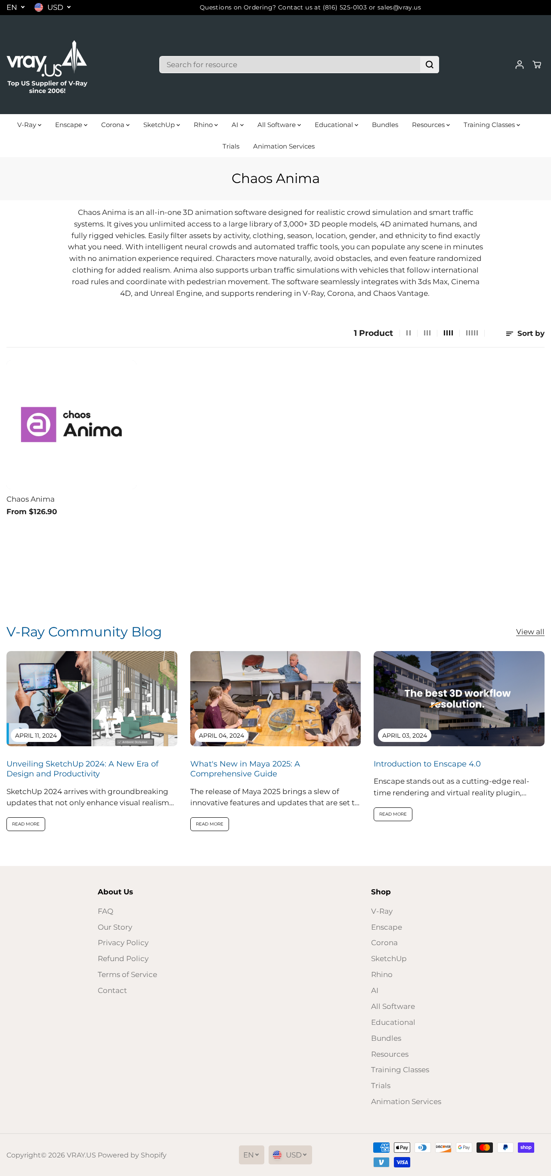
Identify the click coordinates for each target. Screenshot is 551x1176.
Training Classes (490, 125)
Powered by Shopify (132, 1155)
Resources (429, 125)
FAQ (105, 911)
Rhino (204, 125)
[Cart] (537, 64)
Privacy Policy (123, 942)
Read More (26, 824)
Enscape (69, 125)
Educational (335, 125)
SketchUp (159, 125)
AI (236, 125)
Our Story (115, 927)
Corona (113, 125)
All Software (277, 125)
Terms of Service (127, 974)
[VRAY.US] (47, 64)
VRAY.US (81, 1155)
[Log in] (519, 64)
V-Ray (27, 125)
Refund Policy (123, 958)
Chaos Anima (30, 499)
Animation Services (284, 146)
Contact (112, 990)
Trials (231, 146)
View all (530, 631)
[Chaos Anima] (71, 424)
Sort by (530, 333)
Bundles (385, 125)
